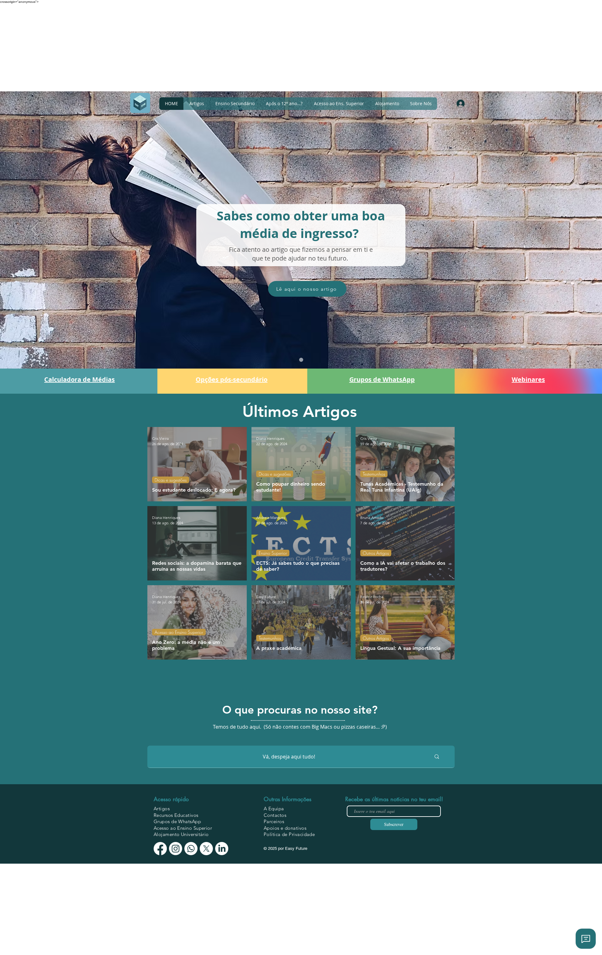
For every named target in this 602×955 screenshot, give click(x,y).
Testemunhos (374, 474)
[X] (206, 848)
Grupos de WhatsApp (177, 821)
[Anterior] (34, 230)
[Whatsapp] (191, 848)
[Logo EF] (140, 103)
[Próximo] (567, 230)
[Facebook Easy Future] (160, 848)
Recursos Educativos (176, 815)
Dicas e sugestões (171, 480)
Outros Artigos (376, 553)
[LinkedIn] (221, 848)
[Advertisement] (188, 47)
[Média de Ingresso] (301, 360)
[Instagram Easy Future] (175, 848)
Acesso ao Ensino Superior (179, 632)
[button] (420, 103)
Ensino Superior (273, 553)
